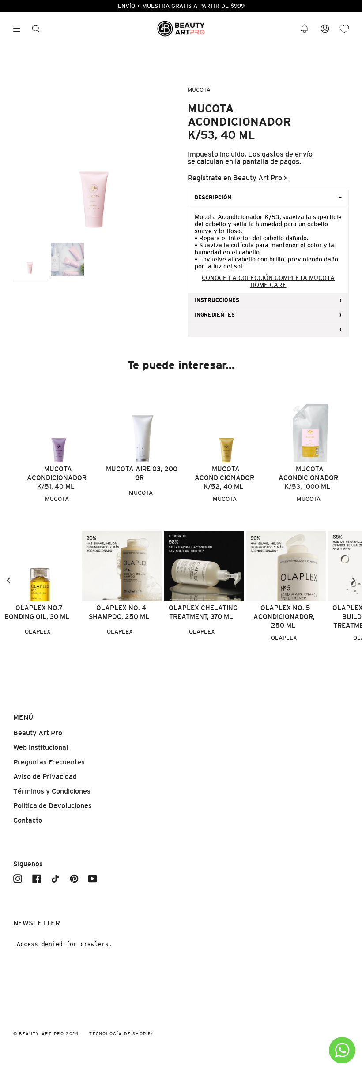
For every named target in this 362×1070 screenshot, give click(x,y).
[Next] (353, 580)
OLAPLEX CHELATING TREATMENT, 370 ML (203, 612)
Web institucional (40, 747)
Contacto (27, 820)
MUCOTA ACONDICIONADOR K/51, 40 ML (57, 477)
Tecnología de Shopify (121, 1033)
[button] (304, 28)
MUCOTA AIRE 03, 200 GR (141, 473)
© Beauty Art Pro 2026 (46, 1033)
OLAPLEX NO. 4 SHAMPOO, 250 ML (119, 612)
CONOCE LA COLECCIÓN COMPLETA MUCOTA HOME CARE (268, 281)
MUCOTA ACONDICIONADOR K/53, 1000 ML (308, 477)
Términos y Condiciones (51, 791)
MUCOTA (199, 89)
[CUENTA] (325, 28)
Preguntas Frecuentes (49, 762)
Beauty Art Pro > (260, 178)
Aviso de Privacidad (45, 776)
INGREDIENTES (215, 315)
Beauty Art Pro (37, 733)
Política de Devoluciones (52, 805)
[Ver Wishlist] (344, 28)
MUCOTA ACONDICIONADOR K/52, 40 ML (224, 477)
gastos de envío (287, 154)
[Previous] (9, 580)
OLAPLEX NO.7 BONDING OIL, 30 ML (36, 612)
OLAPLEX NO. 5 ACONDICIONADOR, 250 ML (284, 616)
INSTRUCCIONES (217, 300)
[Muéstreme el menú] (19, 28)
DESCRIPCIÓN (213, 197)
